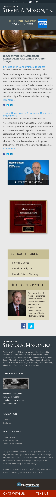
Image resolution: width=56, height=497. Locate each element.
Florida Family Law (22, 268)
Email (30, 1)
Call (23, 1)
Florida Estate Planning (25, 274)
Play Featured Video (28, 182)
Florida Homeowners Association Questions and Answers (27, 114)
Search (37, 1)
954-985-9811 (12, 403)
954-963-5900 (22, 24)
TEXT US (42, 493)
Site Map (6, 419)
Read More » (9, 99)
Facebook (23, 326)
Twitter (31, 326)
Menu (15, 2)
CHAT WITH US (14, 493)
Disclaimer (7, 423)
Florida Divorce (20, 262)
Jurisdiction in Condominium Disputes (24, 66)
